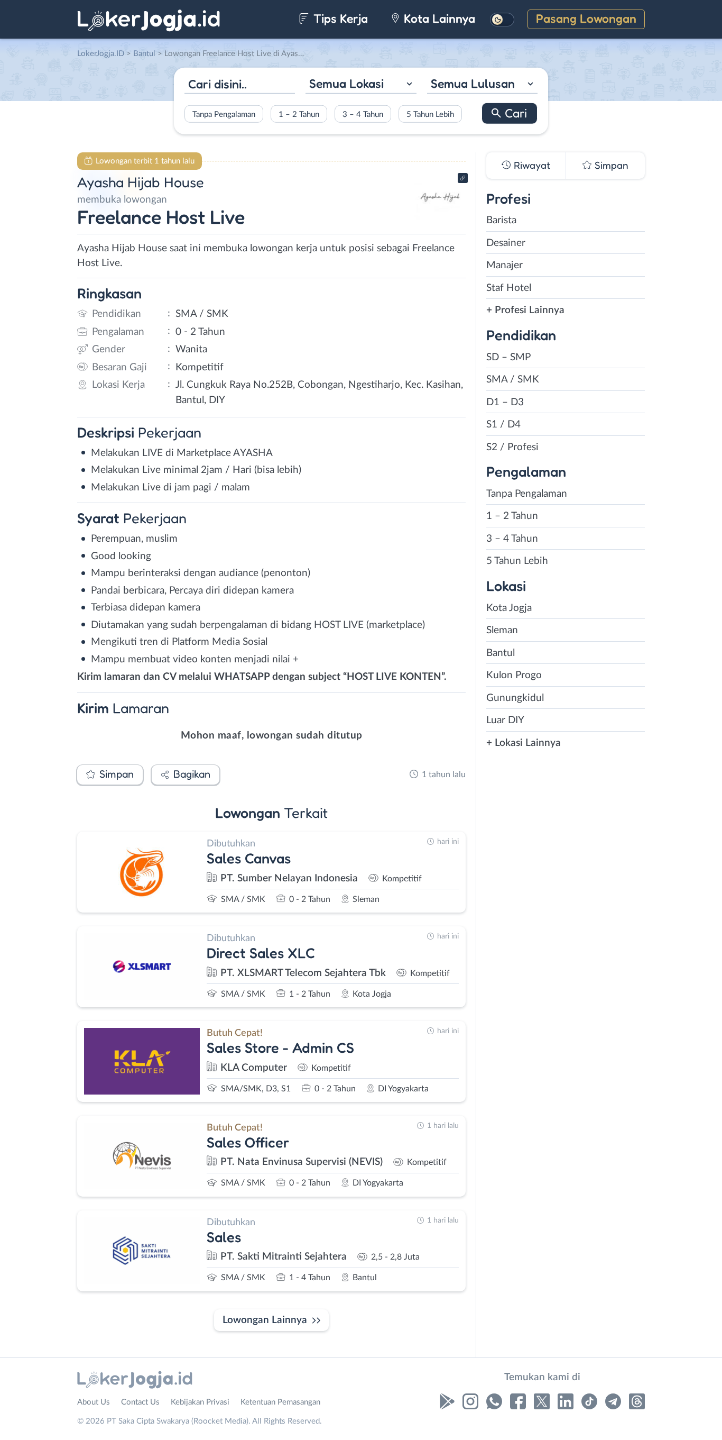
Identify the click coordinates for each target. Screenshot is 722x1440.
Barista (501, 220)
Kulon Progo (514, 675)
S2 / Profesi (512, 447)
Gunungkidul (515, 698)
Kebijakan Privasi (200, 1402)
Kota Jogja (509, 608)
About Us (93, 1402)
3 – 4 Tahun (363, 114)
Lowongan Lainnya (265, 1320)
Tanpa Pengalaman (223, 114)
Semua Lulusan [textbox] (473, 83)
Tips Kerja (339, 18)
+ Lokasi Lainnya (523, 743)
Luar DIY (505, 720)
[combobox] (361, 85)
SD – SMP (508, 357)
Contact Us (140, 1402)
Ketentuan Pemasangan (280, 1402)
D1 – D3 (505, 402)
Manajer (504, 265)
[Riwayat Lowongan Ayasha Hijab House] (440, 217)
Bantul (500, 653)
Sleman (502, 630)
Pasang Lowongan (586, 18)
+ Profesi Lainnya (525, 310)
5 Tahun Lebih (430, 114)
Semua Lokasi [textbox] (346, 83)
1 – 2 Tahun (299, 114)
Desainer (505, 243)
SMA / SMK (512, 380)
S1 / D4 (503, 425)
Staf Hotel (508, 288)
